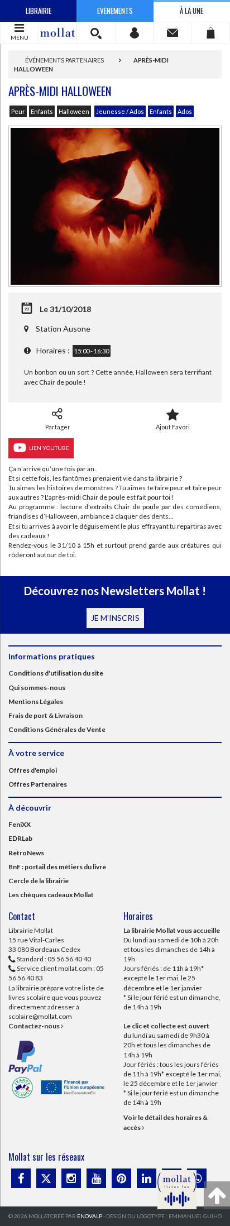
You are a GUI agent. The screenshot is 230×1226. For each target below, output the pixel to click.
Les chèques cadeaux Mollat (51, 894)
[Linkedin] (146, 1178)
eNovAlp (89, 1216)
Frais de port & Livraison (45, 715)
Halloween (74, 111)
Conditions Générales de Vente (57, 729)
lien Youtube (48, 447)
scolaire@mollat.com (40, 1016)
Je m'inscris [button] (115, 617)
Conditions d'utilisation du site (55, 673)
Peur (18, 111)
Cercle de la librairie (38, 881)
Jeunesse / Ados (120, 111)
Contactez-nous (34, 1026)
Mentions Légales (35, 701)
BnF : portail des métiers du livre (57, 867)
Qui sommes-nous (36, 687)
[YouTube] (96, 1178)
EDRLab (20, 838)
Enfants (42, 111)
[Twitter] (46, 1178)
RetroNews (26, 853)
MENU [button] (19, 37)
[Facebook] (21, 1178)
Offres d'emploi (32, 770)
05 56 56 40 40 (69, 959)
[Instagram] (71, 1178)
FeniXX (19, 824)
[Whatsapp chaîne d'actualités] (197, 1178)
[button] (96, 33)
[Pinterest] (121, 1178)
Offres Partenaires (37, 784)
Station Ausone (63, 328)
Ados (185, 111)
